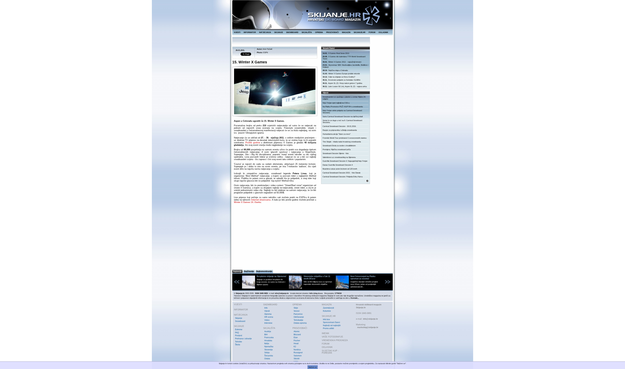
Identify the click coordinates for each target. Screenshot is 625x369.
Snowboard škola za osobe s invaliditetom (339, 146)
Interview (268, 323)
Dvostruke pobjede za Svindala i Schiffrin (341, 80)
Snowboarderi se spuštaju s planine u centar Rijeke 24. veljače (344, 98)
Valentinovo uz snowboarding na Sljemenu (339, 157)
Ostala (267, 358)
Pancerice (298, 314)
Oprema (267, 314)
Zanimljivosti (328, 308)
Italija (266, 343)
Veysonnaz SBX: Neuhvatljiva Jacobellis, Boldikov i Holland (345, 66)
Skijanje (238, 318)
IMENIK (325, 333)
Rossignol (298, 352)
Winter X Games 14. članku (247, 202)
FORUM (372, 32)
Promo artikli (328, 328)
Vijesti (267, 311)
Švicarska (268, 356)
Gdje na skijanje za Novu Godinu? (339, 77)
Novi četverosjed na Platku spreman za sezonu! (362, 277)
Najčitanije (249, 271)
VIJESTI (237, 32)
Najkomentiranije (264, 271)
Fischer (297, 340)
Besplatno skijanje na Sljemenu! (271, 276)
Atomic (297, 331)
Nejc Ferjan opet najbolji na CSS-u (336, 103)
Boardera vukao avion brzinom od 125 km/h (340, 169)
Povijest (238, 335)
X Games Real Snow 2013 (336, 53)
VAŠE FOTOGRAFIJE (332, 337)
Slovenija (268, 350)
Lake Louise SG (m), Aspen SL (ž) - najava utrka (345, 86)
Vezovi (296, 311)
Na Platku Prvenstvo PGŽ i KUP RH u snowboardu (343, 107)
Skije (296, 308)
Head (296, 343)
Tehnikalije (298, 320)
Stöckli (296, 358)
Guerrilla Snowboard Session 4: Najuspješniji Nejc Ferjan (345, 161)
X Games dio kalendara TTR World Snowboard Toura (344, 58)
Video (267, 320)
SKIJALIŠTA (307, 32)
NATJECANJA (265, 32)
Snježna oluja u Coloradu (335, 70)
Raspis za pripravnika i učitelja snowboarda (340, 130)
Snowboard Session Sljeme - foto (336, 153)
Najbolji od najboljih (332, 325)
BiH (266, 334)
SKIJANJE (278, 32)
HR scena (268, 317)
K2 (295, 346)
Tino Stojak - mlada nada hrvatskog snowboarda (342, 142)
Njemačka (268, 346)
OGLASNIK (383, 32)
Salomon (298, 356)
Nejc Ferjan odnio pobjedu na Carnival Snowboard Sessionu (342, 112)
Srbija (267, 352)
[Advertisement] (275, 237)
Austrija (267, 331)
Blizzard (297, 334)
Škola (237, 344)
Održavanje (299, 317)
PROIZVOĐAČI (332, 32)
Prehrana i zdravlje (243, 338)
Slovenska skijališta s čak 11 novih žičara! (317, 277)
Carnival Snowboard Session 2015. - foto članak (342, 173)
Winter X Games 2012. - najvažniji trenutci (342, 62)
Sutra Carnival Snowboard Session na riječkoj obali (343, 116)
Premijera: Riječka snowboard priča (337, 149)
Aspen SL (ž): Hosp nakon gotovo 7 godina (342, 83)
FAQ (237, 332)
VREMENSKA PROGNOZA (335, 340)
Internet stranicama (261, 200)
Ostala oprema (300, 323)
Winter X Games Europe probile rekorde (341, 74)
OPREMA (319, 32)
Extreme (238, 329)
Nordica (297, 350)
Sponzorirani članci (331, 322)
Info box (326, 319)
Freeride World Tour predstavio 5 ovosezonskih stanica (344, 138)
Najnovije (237, 271)
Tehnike (238, 342)
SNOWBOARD (292, 32)
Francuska (269, 337)
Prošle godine (252, 142)
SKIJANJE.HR (359, 32)
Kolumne (327, 311)
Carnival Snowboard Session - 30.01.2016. (339, 126)
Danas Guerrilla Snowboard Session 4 (338, 165)
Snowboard (240, 321)
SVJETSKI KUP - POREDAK (330, 352)
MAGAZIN (346, 32)
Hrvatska (268, 340)
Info (266, 308)
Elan (296, 337)
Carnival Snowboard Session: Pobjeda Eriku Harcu (343, 177)
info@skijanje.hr (370, 319)
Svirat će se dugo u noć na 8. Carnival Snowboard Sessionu (342, 121)
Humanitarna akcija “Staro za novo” (337, 134)
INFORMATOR (250, 32)
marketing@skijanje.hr (367, 327)
